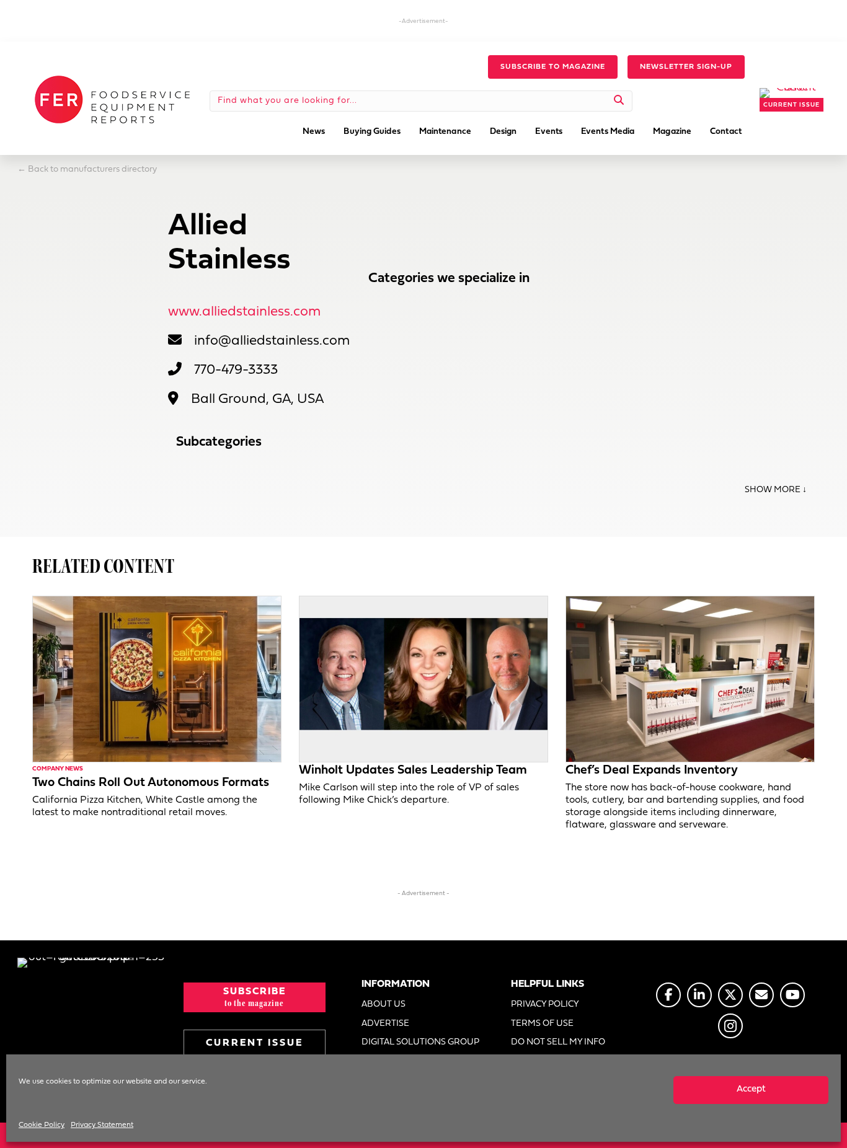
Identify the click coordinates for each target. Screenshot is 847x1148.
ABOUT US (383, 1004)
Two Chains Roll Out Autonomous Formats (150, 783)
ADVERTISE (385, 1023)
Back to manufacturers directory (92, 169)
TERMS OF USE (542, 1023)
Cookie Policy (41, 1125)
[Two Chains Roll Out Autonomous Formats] (157, 679)
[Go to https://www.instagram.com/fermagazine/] (730, 1025)
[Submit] (619, 101)
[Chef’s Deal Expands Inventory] (690, 679)
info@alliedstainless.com (272, 341)
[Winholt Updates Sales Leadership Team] (423, 679)
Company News (57, 769)
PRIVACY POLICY (545, 1004)
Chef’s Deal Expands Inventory (651, 770)
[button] (553, 67)
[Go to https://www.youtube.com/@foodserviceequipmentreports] (792, 994)
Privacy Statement (102, 1125)
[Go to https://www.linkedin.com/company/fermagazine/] (699, 994)
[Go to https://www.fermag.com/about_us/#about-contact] (761, 994)
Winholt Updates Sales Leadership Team (413, 770)
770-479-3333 (236, 370)
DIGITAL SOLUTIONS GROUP (420, 1042)
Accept (751, 1089)
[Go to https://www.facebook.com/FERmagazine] (668, 994)
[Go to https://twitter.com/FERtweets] (730, 994)
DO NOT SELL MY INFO (558, 1042)
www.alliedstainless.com (244, 312)
